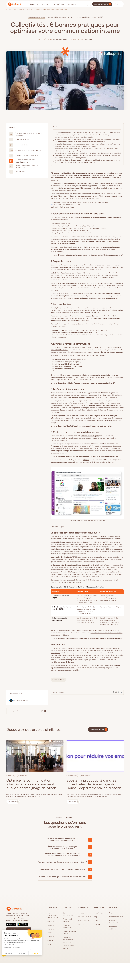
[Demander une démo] (102, 4)
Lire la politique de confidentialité (12, 947)
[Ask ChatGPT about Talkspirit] (113, 692)
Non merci (8, 953)
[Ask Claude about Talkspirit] (116, 692)
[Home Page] (14, 4)
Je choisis (22, 953)
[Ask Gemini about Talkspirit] (121, 692)
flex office (81, 228)
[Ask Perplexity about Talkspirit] (118, 692)
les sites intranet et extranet (60, 547)
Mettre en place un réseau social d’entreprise (76, 432)
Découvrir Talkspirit (57, 527)
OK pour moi (35, 953)
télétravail (88, 228)
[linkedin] (45, 711)
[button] (35, 4)
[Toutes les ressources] (98, 729)
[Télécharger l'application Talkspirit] (18, 924)
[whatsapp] (42, 711)
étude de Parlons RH (111, 175)
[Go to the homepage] (14, 909)
